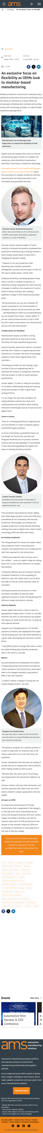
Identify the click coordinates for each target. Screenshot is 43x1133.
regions (27, 866)
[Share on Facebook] (28, 67)
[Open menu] (4, 4)
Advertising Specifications (30, 1122)
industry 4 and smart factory (13, 881)
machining (26, 873)
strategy (29, 862)
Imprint (34, 1120)
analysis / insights (32, 906)
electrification (7, 892)
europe (29, 888)
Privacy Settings (15, 1122)
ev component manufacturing (13, 888)
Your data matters (7, 1120)
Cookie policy (19, 1120)
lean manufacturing (9, 877)
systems (11, 862)
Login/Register (32, 4)
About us (28, 1120)
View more (34, 998)
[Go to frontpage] (14, 4)
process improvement (10, 870)
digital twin (19, 892)
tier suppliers (17, 906)
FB (19, 1126)
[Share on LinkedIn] (39, 67)
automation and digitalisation (13, 902)
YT (24, 1126)
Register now (21, 1091)
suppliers (20, 862)
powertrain (25, 870)
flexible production (9, 884)
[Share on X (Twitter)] (34, 67)
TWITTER (29, 1126)
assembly (5, 906)
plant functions (7, 873)
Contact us (4, 1122)
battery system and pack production (15, 899)
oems (18, 873)
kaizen (21, 877)
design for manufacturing (11, 895)
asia (3, 862)
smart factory (7, 866)
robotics (18, 866)
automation (31, 902)
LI (13, 1126)
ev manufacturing (25, 884)
